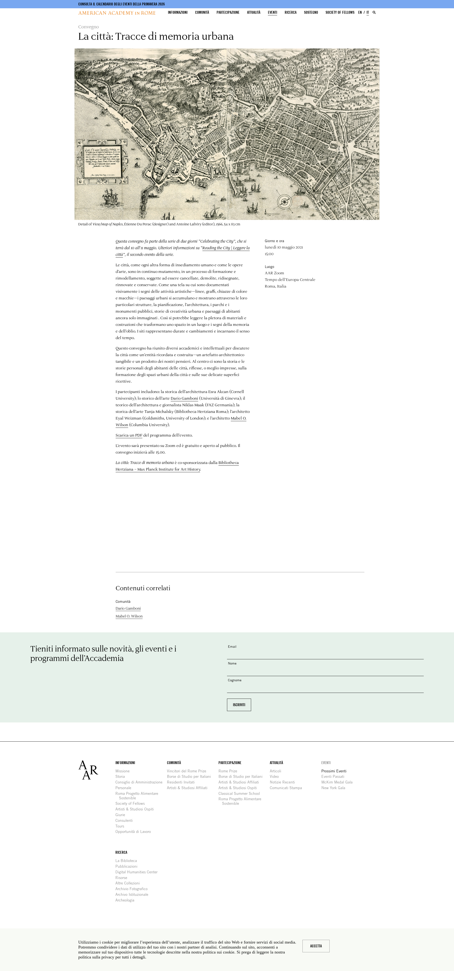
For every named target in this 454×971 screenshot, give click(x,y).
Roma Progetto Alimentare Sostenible (138, 795)
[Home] (116, 13)
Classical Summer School (241, 793)
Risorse (123, 877)
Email (232, 646)
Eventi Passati (334, 776)
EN (360, 12)
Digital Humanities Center (138, 872)
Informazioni (178, 12)
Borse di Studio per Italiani (190, 776)
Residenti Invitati (182, 782)
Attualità (253, 12)
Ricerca (291, 12)
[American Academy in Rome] (96, 770)
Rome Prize (229, 771)
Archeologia (126, 900)
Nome (232, 663)
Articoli (277, 771)
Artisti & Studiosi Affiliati (188, 788)
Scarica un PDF (129, 434)
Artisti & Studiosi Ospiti (136, 809)
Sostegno (311, 12)
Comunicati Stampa (287, 788)
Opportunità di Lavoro (135, 831)
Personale (125, 788)
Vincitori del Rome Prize (188, 771)
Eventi (272, 12)
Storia (122, 776)
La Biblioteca (128, 860)
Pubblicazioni (128, 866)
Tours (121, 826)
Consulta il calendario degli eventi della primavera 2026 (121, 4)
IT (368, 12)
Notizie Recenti (284, 782)
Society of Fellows (340, 12)
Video (276, 776)
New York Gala (335, 788)
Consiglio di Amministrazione (140, 782)
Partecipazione (228, 12)
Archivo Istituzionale (133, 894)
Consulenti (126, 820)
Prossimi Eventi (335, 771)
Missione (124, 771)
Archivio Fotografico (133, 889)
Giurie (122, 815)
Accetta (316, 946)
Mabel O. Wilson (129, 615)
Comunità (202, 12)
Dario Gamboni (184, 398)
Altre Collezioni (129, 883)
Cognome (234, 680)
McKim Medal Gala (339, 782)
